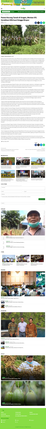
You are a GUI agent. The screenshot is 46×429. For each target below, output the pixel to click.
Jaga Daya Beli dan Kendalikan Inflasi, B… (13, 306)
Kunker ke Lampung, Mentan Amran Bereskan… (15, 343)
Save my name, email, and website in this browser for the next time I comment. (16, 196)
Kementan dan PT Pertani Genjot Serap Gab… (21, 264)
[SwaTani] (23, 8)
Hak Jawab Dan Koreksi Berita (21, 415)
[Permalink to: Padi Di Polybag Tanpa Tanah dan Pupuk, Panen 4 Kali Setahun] (23, 222)
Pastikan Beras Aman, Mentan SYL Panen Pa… (14, 347)
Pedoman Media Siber (34, 414)
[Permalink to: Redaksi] (2, 22)
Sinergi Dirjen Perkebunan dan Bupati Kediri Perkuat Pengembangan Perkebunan (22, 179)
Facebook (4, 420)
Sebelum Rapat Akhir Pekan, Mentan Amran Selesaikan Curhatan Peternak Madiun (6, 167)
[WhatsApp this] (44, 23)
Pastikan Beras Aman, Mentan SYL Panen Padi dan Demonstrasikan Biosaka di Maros (37, 167)
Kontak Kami (3, 414)
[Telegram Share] (41, 23)
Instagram (32, 420)
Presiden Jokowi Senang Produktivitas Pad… (7, 264)
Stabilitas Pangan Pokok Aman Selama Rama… (14, 302)
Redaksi (31, 412)
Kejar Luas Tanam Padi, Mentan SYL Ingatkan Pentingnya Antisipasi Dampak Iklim (35, 149)
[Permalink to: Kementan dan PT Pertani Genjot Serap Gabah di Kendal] (23, 258)
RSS (17, 422)
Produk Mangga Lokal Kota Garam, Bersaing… (15, 247)
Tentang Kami (18, 412)
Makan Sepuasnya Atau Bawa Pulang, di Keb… (11, 378)
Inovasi (7, 236)
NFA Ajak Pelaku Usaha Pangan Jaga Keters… (10, 298)
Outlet (3, 377)
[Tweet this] (38, 23)
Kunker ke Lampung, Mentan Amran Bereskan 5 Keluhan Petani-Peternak (23, 167)
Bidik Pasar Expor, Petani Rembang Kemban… (15, 242)
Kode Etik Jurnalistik (5, 415)
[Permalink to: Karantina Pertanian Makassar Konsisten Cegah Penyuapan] (38, 174)
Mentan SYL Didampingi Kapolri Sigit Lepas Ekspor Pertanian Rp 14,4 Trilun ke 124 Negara (10, 149)
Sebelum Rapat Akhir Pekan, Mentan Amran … (10, 339)
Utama (3, 262)
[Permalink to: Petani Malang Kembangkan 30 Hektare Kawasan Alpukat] (23, 393)
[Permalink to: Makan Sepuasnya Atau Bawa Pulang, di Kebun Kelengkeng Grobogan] (23, 367)
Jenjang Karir (18, 414)
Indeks (2, 412)
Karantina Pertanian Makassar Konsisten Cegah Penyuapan (37, 179)
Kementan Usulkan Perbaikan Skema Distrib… (37, 264)
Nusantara (8, 241)
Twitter (17, 420)
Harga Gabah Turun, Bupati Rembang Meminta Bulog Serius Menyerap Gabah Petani (7, 179)
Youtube (3, 422)
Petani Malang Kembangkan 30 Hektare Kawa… (12, 404)
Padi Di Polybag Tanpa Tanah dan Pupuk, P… (15, 237)
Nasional (2, 297)
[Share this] (36, 23)
